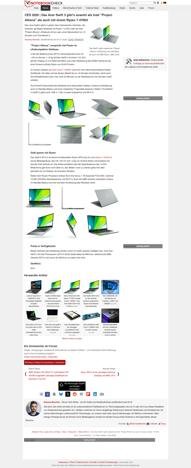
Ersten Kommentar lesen (35, 356)
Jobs (142, 7)
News (45, 7)
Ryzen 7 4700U (102, 157)
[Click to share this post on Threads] (54, 394)
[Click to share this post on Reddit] (74, 394)
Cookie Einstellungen (108, 462)
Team (72, 462)
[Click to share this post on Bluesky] (60, 394)
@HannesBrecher (137, 423)
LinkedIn (153, 423)
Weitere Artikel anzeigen (72, 338)
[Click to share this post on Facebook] (47, 394)
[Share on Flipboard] (88, 394)
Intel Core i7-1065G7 (61, 69)
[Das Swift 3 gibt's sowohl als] (104, 35)
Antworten (53, 356)
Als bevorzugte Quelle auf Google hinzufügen (74, 386)
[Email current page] (101, 394)
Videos (55, 7)
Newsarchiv (72, 432)
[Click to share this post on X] (67, 394)
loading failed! (129, 98)
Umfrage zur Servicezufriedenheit (148, 63)
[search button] (155, 3)
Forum (151, 7)
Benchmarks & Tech (72, 7)
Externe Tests (92, 7)
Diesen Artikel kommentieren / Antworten (46, 362)
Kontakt (93, 462)
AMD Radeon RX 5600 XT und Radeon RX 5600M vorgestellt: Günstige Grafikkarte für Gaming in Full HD (49, 375)
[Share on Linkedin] (95, 394)
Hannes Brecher (32, 39)
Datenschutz (82, 462)
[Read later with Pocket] (81, 394)
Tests (36, 7)
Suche (132, 7)
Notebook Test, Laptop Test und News (46, 432)
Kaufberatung (109, 7)
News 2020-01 (84, 432)
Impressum (63, 462)
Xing (163, 423)
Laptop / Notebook (75, 39)
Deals (122, 7)
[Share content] (41, 394)
